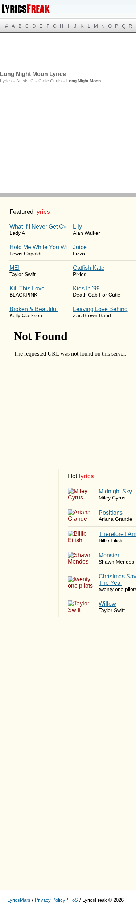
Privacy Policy (50, 900)
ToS (74, 900)
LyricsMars (18, 900)
